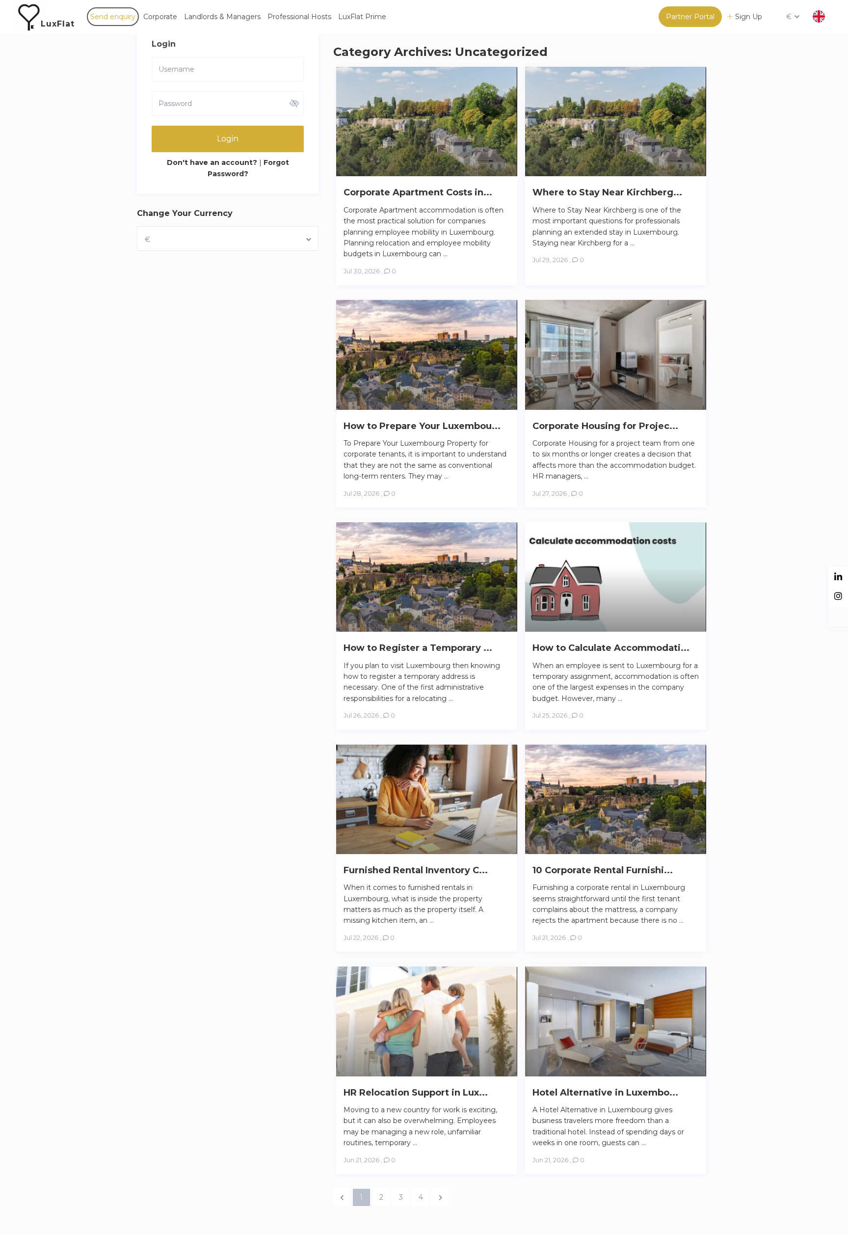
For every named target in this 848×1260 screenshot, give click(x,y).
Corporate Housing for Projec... (605, 426)
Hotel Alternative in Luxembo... (605, 1092)
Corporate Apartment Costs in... (418, 192)
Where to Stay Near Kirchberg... (607, 192)
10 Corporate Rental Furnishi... (602, 870)
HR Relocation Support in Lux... (416, 1092)
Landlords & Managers (222, 16)
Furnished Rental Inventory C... (416, 870)
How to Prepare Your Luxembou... (422, 426)
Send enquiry (112, 16)
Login (227, 138)
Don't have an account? (212, 162)
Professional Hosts (299, 16)
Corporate (160, 16)
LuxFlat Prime (362, 16)
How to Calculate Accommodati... (610, 648)
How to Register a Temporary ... (418, 648)
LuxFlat (58, 23)
